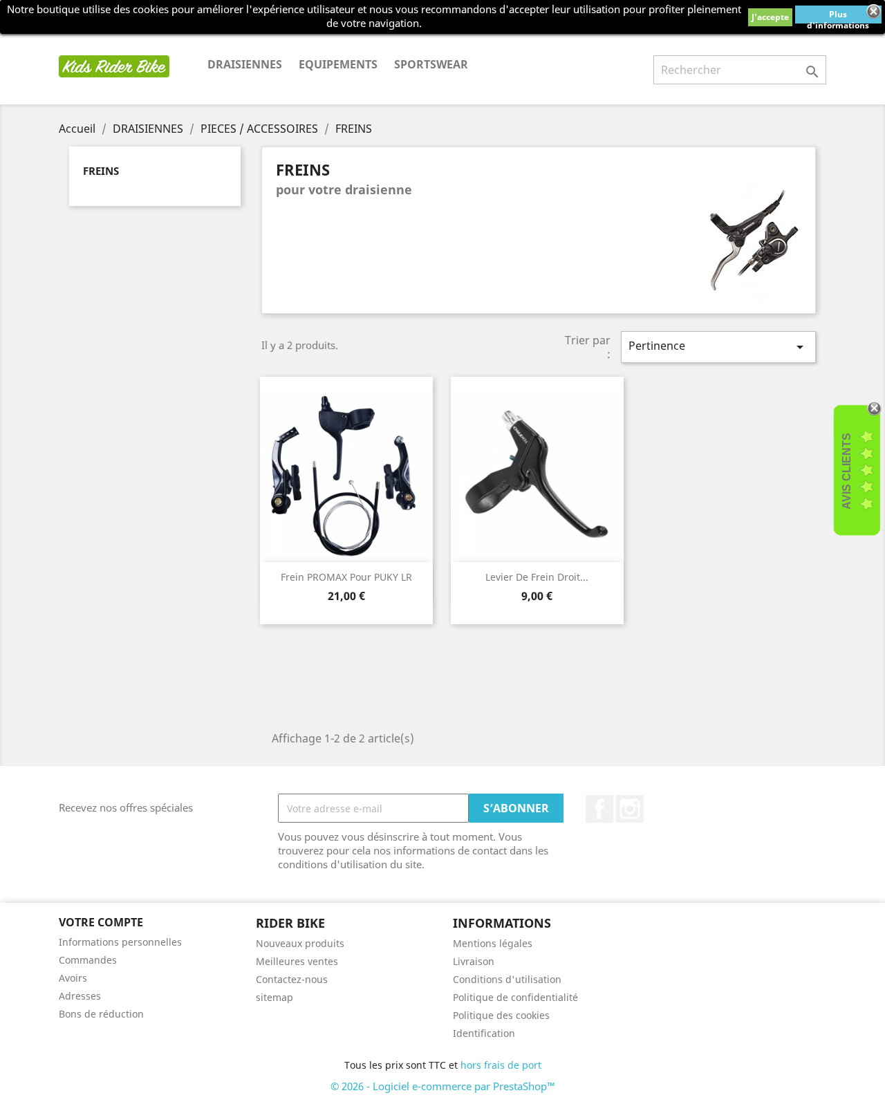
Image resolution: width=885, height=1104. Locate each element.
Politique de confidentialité (515, 997)
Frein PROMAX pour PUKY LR (346, 576)
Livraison (473, 961)
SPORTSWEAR (431, 64)
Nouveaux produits (300, 943)
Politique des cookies (501, 1015)
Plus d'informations (838, 16)
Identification (484, 1033)
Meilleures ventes (297, 961)
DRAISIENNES (244, 64)
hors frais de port (500, 1065)
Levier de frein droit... (536, 576)
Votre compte (101, 922)
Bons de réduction (101, 1013)
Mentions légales (492, 943)
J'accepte (770, 17)
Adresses (80, 995)
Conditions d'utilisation (507, 979)
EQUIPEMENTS (338, 64)
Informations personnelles (120, 941)
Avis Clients (847, 471)
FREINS (101, 171)
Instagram (630, 809)
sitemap (274, 997)
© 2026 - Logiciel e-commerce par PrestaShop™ (442, 1086)
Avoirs (73, 977)
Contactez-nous (292, 979)
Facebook (599, 809)
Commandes (88, 959)
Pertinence (718, 346)
